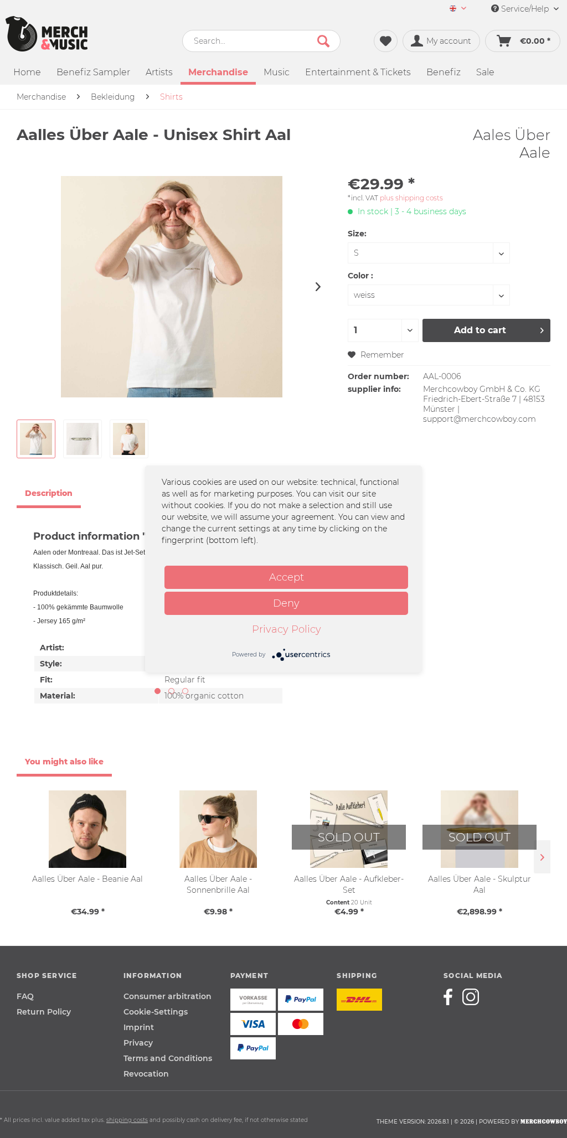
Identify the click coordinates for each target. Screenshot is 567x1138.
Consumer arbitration (167, 996)
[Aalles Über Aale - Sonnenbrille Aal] (218, 829)
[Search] (323, 41)
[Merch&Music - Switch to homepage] (46, 33)
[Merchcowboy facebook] (452, 997)
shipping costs (127, 1120)
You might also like (64, 762)
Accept (286, 577)
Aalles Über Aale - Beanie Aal (87, 879)
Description (49, 493)
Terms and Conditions (167, 1058)
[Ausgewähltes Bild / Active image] (157, 691)
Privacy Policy (286, 629)
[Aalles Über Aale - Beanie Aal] (87, 829)
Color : (360, 276)
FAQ (25, 996)
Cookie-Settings (155, 1012)
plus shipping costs (411, 198)
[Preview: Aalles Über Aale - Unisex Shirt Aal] (36, 439)
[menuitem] (458, 9)
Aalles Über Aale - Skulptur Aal (479, 884)
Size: (357, 234)
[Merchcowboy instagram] (470, 997)
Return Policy (44, 1012)
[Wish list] (386, 41)
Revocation (146, 1074)
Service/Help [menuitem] (525, 9)
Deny (286, 603)
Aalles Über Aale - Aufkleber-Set (349, 884)
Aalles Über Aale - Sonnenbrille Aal (218, 884)
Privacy (138, 1043)
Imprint (138, 1027)
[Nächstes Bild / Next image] (171, 691)
